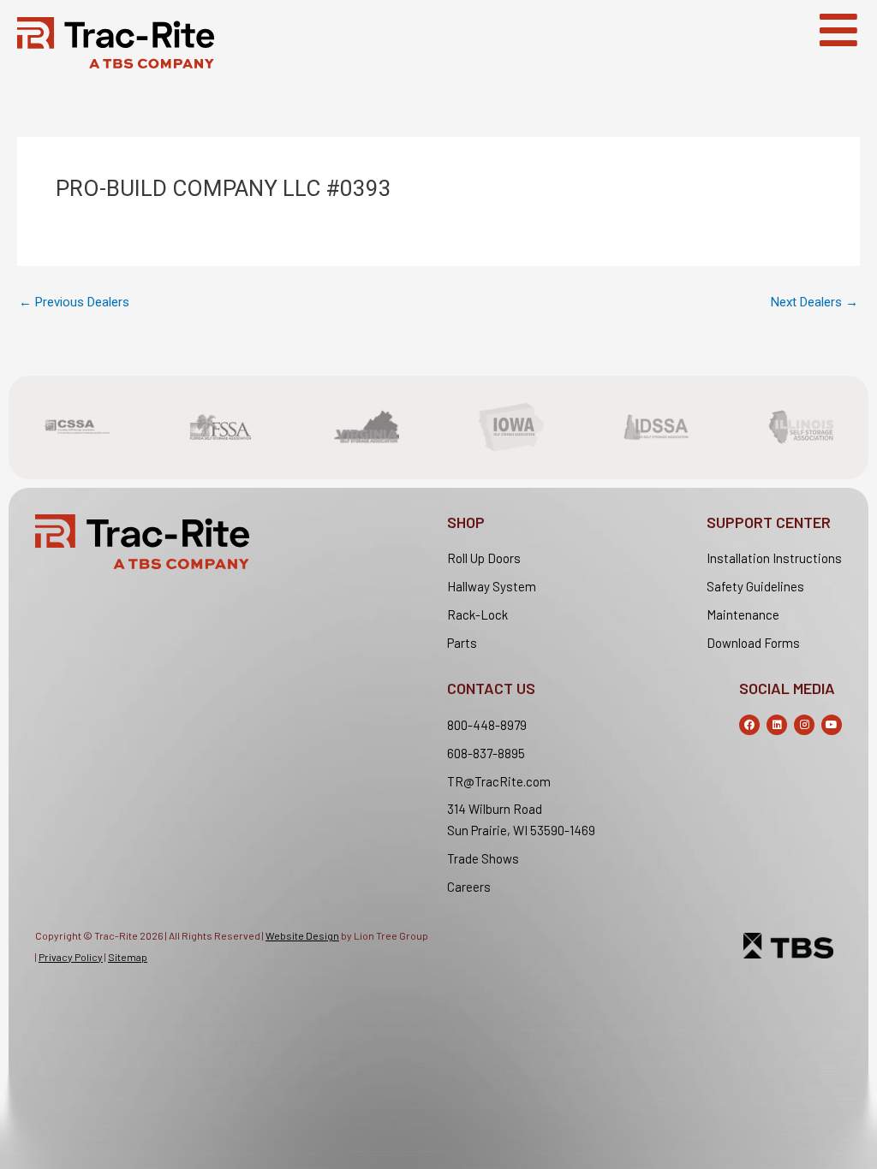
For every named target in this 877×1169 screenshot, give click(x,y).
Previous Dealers (74, 302)
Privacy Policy (71, 957)
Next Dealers (814, 302)
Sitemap (127, 957)
